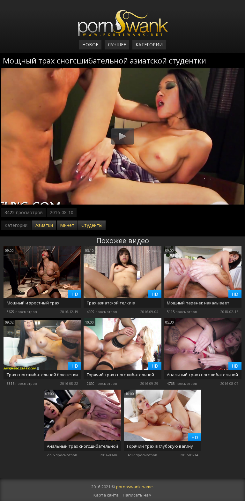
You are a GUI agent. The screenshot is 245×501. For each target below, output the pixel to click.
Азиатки (44, 225)
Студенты (91, 225)
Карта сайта (106, 495)
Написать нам (137, 495)
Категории (149, 44)
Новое (90, 44)
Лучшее (117, 44)
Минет (67, 225)
